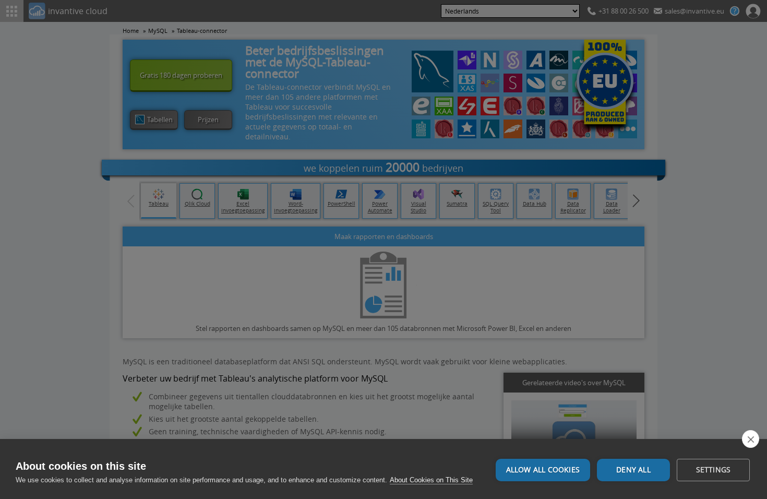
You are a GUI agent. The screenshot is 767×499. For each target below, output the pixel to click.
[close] (750, 439)
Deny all (633, 469)
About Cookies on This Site (431, 480)
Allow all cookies (543, 469)
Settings (713, 469)
